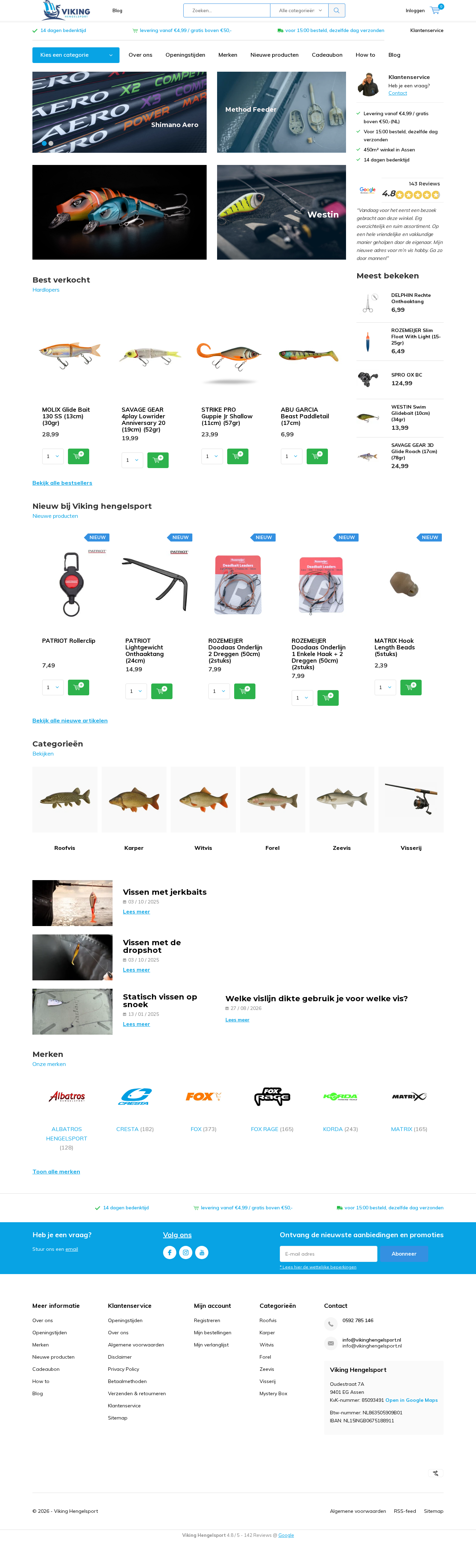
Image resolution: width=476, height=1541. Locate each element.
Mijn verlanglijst (211, 1345)
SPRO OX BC (406, 375)
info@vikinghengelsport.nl (372, 1340)
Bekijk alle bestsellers (62, 482)
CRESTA (135, 1128)
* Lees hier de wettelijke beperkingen (318, 1267)
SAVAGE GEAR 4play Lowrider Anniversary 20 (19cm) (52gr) (143, 419)
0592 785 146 (358, 1320)
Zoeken (337, 10)
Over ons (140, 54)
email (72, 1249)
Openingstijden (185, 54)
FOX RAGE (272, 1128)
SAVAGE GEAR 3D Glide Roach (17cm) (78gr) (414, 451)
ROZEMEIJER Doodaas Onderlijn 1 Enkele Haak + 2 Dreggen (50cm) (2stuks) (319, 654)
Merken (227, 54)
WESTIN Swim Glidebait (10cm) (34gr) (410, 413)
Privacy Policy (123, 1369)
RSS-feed (405, 1511)
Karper (134, 847)
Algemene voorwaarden (136, 1345)
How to (365, 54)
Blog (117, 10)
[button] (44, 143)
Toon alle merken (56, 1171)
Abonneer (404, 1253)
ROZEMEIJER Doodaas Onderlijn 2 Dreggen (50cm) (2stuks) (235, 650)
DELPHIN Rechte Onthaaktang (411, 298)
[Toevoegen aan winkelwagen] (78, 456)
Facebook (169, 1252)
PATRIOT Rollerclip (68, 640)
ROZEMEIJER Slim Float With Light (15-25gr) (416, 336)
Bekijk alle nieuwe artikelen (70, 720)
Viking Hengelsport (76, 1511)
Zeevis (342, 847)
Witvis (203, 847)
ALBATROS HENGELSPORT (66, 1138)
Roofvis (64, 847)
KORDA (340, 1128)
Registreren (207, 1320)
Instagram (185, 1252)
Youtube (201, 1252)
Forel (272, 847)
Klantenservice (427, 30)
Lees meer (136, 911)
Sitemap (118, 1418)
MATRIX (409, 1128)
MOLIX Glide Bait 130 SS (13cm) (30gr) (66, 416)
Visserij (411, 847)
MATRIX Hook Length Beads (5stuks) (395, 647)
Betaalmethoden (127, 1381)
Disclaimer (120, 1357)
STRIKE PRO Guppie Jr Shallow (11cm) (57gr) (227, 416)
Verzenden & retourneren (137, 1393)
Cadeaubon (327, 54)
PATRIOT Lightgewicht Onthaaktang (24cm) (144, 650)
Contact (398, 93)
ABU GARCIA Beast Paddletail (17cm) (305, 416)
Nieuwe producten (275, 54)
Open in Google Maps (411, 1400)
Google (286, 1535)
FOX (204, 1128)
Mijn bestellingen (212, 1332)
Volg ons (177, 1234)
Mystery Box (273, 1393)
